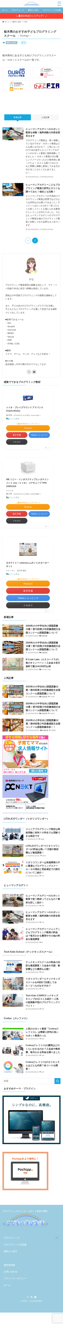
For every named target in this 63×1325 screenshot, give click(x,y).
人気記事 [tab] (45, 117)
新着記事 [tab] (18, 117)
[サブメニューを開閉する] (57, 1238)
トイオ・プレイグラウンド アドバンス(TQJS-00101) (24, 409)
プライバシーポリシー (15, 1278)
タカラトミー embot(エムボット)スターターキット (27, 564)
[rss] (31, 1297)
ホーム (7, 1285)
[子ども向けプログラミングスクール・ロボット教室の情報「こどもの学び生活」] (31, 3)
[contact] (34, 372)
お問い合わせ (10, 1271)
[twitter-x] (29, 372)
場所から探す (11, 42)
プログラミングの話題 (15, 1244)
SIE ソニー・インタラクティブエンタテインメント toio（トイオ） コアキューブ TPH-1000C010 (27, 482)
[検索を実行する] (57, 1081)
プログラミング (12, 1238)
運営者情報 (9, 1265)
